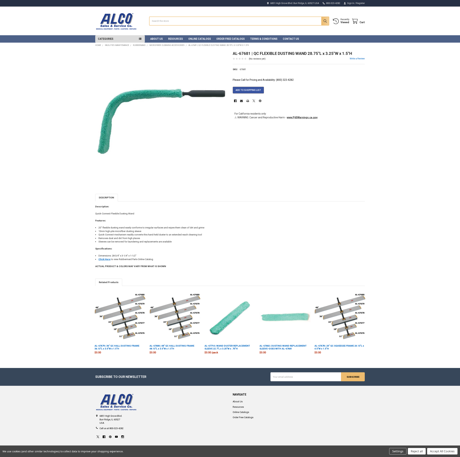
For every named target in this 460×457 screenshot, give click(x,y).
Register (360, 3)
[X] (253, 100)
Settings (397, 451)
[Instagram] (122, 436)
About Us (156, 38)
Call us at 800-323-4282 (111, 428)
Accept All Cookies (442, 451)
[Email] (241, 100)
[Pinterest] (260, 100)
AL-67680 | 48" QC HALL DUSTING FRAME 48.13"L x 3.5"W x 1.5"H (172, 347)
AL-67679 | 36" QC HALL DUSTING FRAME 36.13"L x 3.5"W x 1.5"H (117, 347)
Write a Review (357, 58)
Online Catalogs (199, 38)
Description (106, 197)
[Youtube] (116, 436)
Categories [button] (105, 38)
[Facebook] (235, 100)
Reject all (417, 451)
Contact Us (291, 38)
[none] (161, 117)
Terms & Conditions (263, 38)
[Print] (247, 100)
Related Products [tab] (108, 282)
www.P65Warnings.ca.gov (302, 117)
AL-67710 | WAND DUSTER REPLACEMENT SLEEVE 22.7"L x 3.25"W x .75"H (227, 347)
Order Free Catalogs (230, 38)
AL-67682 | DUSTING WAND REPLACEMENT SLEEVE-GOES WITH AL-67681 (283, 347)
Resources (175, 38)
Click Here (104, 259)
